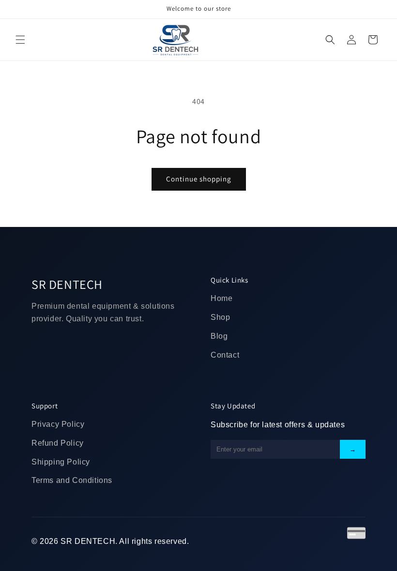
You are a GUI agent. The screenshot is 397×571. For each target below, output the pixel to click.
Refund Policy (57, 443)
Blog (219, 336)
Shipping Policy (60, 462)
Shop (220, 317)
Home (221, 298)
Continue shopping (198, 178)
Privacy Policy (57, 424)
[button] (20, 39)
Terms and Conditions (71, 480)
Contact (225, 355)
